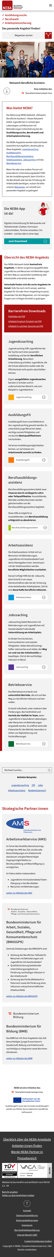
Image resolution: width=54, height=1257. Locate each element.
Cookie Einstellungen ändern (38, 1241)
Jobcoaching (29, 159)
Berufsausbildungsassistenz (19, 156)
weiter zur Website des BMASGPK (22, 996)
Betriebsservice (13, 163)
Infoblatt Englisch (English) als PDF (25, 321)
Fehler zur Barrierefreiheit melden (18, 1195)
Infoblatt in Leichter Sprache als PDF (25, 326)
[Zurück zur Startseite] (13, 5)
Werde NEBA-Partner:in (27, 1152)
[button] (50, 5)
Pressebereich (27, 1158)
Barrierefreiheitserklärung (27, 1230)
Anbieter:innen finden (27, 1145)
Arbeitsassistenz (14, 159)
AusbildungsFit (13, 152)
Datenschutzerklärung (27, 1215)
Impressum (27, 1225)
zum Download (18, 241)
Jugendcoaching (30, 149)
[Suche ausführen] (49, 770)
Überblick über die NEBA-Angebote (27, 1139)
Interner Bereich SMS (27, 1235)
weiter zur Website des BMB (19, 1058)
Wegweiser (20, 187)
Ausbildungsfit (22, 459)
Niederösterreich (37, 790)
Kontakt (27, 1210)
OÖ (33, 785)
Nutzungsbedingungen (27, 1220)
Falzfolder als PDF (16, 316)
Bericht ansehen (10, 1192)
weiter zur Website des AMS (19, 893)
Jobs (40, 785)
